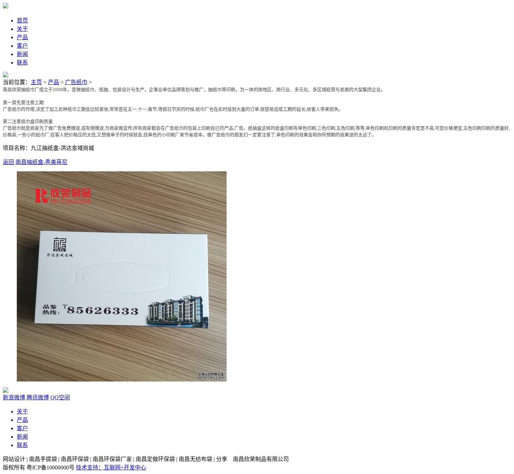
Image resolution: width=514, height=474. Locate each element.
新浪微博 (14, 397)
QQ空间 (60, 397)
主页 (36, 82)
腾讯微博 (38, 397)
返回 (8, 162)
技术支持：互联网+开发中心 (111, 467)
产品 (53, 82)
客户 (22, 428)
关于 (22, 411)
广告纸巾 (76, 82)
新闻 (22, 437)
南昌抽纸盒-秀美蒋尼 (41, 162)
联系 (22, 445)
